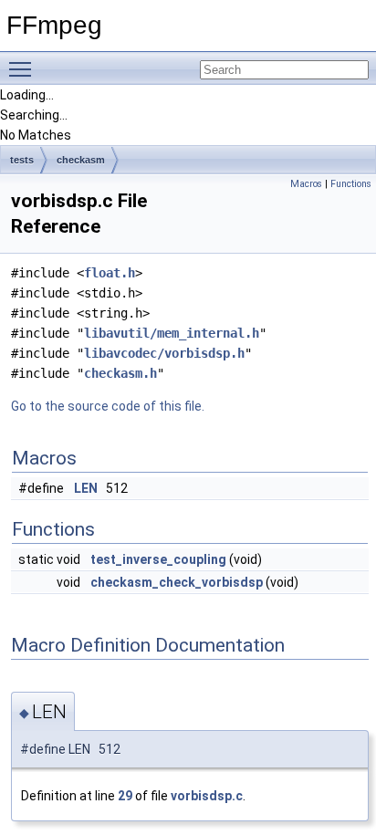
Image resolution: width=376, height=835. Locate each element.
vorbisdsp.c (207, 795)
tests (22, 159)
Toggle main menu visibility (23, 68)
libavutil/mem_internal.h (171, 333)
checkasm (81, 159)
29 (125, 795)
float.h (109, 273)
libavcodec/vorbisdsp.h (164, 353)
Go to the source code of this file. (107, 406)
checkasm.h (120, 373)
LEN (86, 488)
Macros (306, 184)
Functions (350, 184)
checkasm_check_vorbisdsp (176, 582)
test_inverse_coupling (158, 559)
